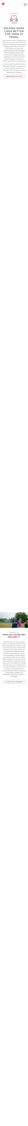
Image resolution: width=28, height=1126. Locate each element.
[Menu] (24, 4)
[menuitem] (24, 4)
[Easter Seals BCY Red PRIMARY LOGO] (11, 4)
